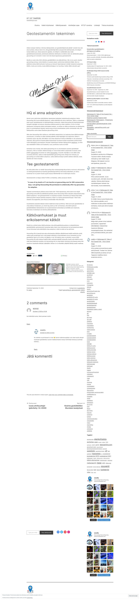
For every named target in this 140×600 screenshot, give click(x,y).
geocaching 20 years (91, 447)
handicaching (90, 327)
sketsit (88, 398)
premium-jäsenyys (96, 466)
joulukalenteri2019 (91, 337)
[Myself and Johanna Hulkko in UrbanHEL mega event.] (103, 514)
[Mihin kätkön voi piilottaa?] (55, 268)
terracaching (54, 152)
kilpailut (89, 368)
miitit (88, 380)
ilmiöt (88, 331)
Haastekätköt (90, 325)
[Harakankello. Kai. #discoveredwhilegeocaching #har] (97, 494)
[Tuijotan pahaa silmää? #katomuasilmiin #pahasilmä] (90, 487)
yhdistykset (90, 429)
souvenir (105, 466)
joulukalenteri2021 (91, 339)
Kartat (88, 341)
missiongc (89, 382)
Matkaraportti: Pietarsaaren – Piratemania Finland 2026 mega (100, 120)
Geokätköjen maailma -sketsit (94, 309)
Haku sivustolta (92, 133)
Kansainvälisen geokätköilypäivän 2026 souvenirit (99, 124)
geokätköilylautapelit (92, 303)
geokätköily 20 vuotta (92, 297)
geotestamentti (76, 290)
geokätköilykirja (91, 301)
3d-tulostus (90, 265)
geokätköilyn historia (100, 451)
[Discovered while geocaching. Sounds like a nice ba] (110, 494)
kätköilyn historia (91, 352)
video (88, 472)
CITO (88, 281)
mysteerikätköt (90, 386)
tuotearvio (105, 470)
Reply (28, 324)
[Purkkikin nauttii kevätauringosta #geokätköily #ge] (90, 501)
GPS (88, 315)
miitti (103, 463)
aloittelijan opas (91, 273)
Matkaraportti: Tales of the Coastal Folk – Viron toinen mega (100, 115)
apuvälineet (90, 275)
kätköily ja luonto (91, 348)
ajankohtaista (90, 271)
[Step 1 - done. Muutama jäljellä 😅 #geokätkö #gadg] (103, 501)
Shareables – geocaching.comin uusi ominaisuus (98, 128)
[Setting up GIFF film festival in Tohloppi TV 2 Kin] (97, 514)
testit (88, 406)
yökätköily (89, 431)
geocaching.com (91, 293)
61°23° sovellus (86, 25)
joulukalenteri (106, 454)
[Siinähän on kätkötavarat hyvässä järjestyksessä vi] (97, 487)
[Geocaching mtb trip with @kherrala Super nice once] (110, 514)
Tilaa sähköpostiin (107, 33)
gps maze (89, 317)
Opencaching (90, 390)
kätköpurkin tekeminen (92, 362)
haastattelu (96, 454)
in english (89, 333)
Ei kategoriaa (90, 285)
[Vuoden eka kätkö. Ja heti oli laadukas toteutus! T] (97, 501)
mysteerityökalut (91, 388)
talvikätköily (90, 400)
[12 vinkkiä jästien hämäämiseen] (36, 268)
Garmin (88, 289)
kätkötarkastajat (91, 364)
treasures (89, 412)
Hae (109, 137)
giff (88, 313)
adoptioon (74, 142)
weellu (30, 290)
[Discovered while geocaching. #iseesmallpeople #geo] (90, 508)
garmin (97, 444)
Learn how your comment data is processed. (61, 394)
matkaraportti (91, 463)
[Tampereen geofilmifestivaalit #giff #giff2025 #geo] (103, 487)
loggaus (89, 370)
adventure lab (90, 269)
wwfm (95, 472)
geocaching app (100, 447)
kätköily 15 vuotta (91, 345)
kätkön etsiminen (91, 358)
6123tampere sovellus (92, 267)
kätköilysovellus (100, 458)
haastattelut (90, 323)
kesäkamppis (90, 458)
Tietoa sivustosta (107, 25)
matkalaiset (90, 374)
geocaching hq (67, 290)
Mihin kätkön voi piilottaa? (52, 274)
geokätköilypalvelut (91, 305)
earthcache (89, 444)
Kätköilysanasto (61, 25)
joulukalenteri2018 (91, 335)
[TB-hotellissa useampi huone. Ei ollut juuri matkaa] (97, 508)
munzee (89, 384)
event (93, 444)
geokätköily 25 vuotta (92, 299)
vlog (92, 472)
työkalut (89, 416)
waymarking (90, 425)
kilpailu (94, 458)
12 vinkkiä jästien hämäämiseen (34, 274)
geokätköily (81, 288)
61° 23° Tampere (34, 18)
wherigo (89, 426)
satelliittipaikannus (91, 394)
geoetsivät (105, 448)
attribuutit (89, 277)
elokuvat (89, 287)
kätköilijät (89, 344)
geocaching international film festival (94, 448)
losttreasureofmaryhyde (93, 372)
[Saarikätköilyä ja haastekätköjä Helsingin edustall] (103, 508)
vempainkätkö (90, 420)
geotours (89, 311)
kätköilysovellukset (91, 354)
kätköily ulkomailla (91, 350)
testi (95, 470)
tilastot (88, 408)
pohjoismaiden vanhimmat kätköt (95, 392)
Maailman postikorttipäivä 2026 (97, 118)
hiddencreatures (91, 329)
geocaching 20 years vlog (93, 291)
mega (88, 378)
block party (89, 279)
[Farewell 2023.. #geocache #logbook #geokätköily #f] (110, 508)
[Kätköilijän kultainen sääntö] (76, 267)
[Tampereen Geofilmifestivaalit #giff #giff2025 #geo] (110, 487)
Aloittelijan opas (73, 25)
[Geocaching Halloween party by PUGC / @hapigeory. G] (90, 494)
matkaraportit (90, 376)
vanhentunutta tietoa (92, 418)
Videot (88, 422)
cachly (103, 442)
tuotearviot (89, 414)
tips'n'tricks (90, 410)
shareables (89, 396)
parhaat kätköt (89, 466)
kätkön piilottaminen (92, 360)
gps (109, 451)
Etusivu (37, 25)
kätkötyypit (89, 366)
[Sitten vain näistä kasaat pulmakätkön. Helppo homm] (110, 501)
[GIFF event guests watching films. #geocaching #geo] (90, 514)
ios (101, 453)
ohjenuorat (108, 463)
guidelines (89, 321)
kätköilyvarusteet (91, 356)
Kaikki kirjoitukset (48, 25)
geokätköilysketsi (91, 307)
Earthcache (90, 283)
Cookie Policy (30, 597)
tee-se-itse (89, 404)
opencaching (34, 152)
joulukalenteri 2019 (93, 456)
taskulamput (90, 402)
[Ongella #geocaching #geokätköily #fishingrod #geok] (103, 494)
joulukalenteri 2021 (105, 456)
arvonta (100, 442)
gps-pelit (89, 319)
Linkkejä (97, 25)
